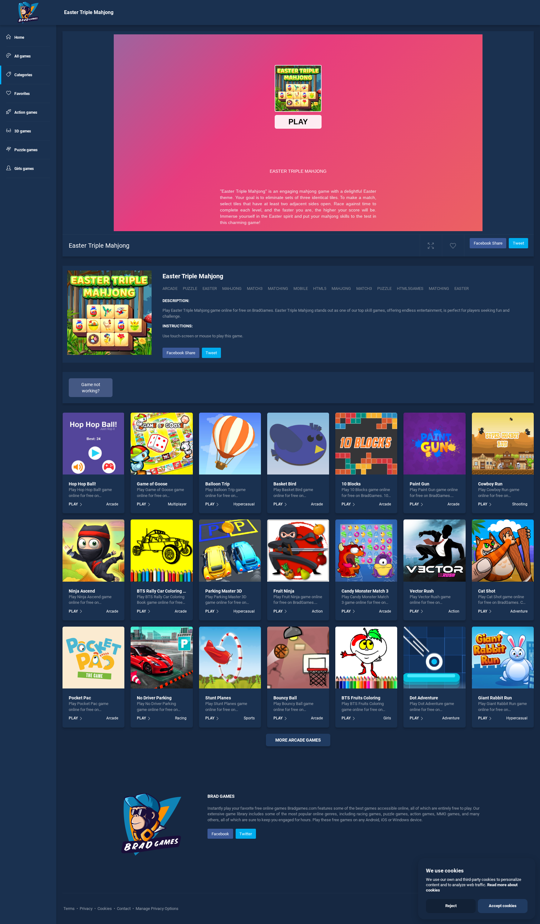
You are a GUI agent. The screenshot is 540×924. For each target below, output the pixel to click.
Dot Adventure (424, 697)
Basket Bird (284, 483)
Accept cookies (503, 905)
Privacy (86, 908)
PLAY (73, 504)
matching (439, 288)
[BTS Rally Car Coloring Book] (161, 550)
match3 (364, 288)
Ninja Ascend (82, 591)
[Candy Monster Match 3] (366, 550)
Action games (25, 112)
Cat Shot (486, 591)
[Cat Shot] (503, 550)
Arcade (170, 288)
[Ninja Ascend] (93, 550)
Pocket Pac (80, 697)
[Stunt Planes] (230, 657)
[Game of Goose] (161, 443)
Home (18, 37)
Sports (249, 718)
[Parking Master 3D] (230, 550)
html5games (410, 288)
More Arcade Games (298, 740)
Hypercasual (244, 504)
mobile (300, 288)
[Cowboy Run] (503, 443)
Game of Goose (152, 483)
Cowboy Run (490, 483)
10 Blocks (351, 483)
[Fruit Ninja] (298, 550)
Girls (387, 718)
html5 (319, 288)
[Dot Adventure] (434, 657)
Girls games (23, 168)
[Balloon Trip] (230, 443)
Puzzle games (25, 150)
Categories (22, 75)
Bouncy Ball (285, 697)
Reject (451, 905)
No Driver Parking (154, 697)
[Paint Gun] (434, 443)
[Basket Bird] (298, 443)
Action (317, 611)
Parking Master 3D (223, 591)
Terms (69, 908)
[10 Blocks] (366, 443)
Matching (278, 288)
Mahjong (232, 288)
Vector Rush (422, 591)
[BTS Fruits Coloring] (366, 657)
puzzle (384, 288)
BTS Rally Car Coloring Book (165, 591)
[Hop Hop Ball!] (93, 443)
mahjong (341, 288)
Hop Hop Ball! (82, 483)
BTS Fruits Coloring (361, 697)
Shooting (520, 504)
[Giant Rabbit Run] (503, 657)
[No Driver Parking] (161, 657)
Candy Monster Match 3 (365, 591)
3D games (22, 131)
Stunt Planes (218, 697)
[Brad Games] (28, 12)
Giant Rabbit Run (495, 697)
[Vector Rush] (434, 550)
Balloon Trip (217, 483)
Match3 (254, 288)
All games (22, 56)
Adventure (519, 611)
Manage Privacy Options (156, 908)
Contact (124, 908)
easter (461, 288)
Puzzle (190, 288)
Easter (209, 288)
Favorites (21, 94)
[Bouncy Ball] (298, 657)
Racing (180, 718)
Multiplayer (177, 504)
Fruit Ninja (283, 591)
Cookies (105, 908)
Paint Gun (419, 483)
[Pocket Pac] (93, 657)
